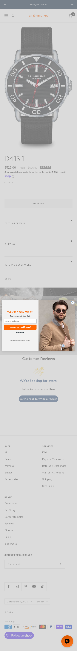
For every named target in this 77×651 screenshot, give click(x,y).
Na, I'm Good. (20, 332)
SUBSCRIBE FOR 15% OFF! (20, 327)
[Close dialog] (72, 302)
